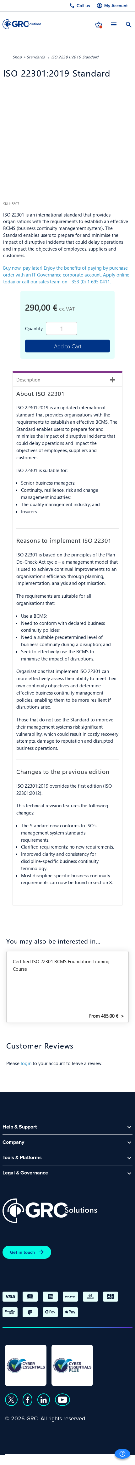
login (26, 1063)
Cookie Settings (104, 1457)
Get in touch (22, 1252)
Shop (17, 56)
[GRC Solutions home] (50, 1210)
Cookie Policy (62, 1457)
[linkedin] (43, 1399)
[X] (11, 1399)
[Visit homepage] (22, 24)
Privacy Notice (22, 1457)
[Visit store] (98, 24)
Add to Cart (67, 346)
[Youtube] (62, 1399)
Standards (36, 56)
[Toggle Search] (128, 24)
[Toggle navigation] (113, 24)
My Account (115, 6)
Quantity (34, 328)
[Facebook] (27, 1399)
